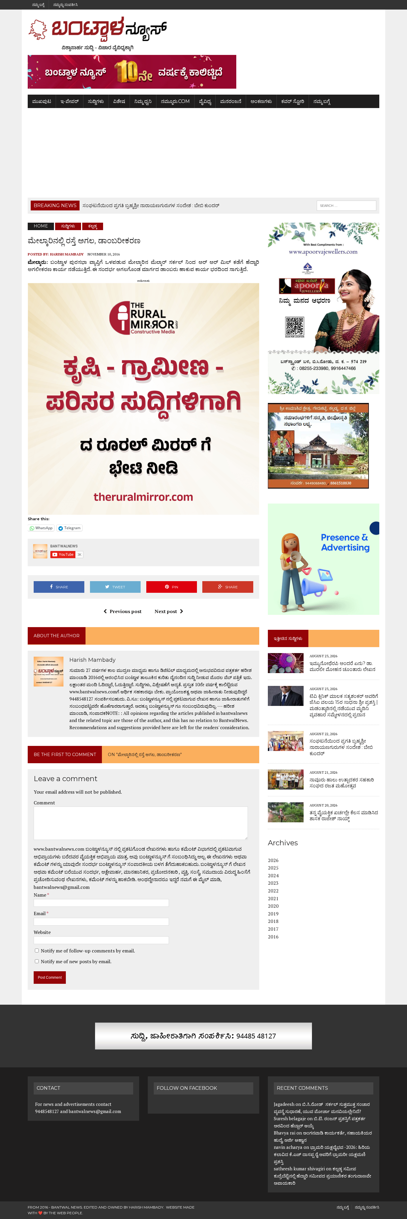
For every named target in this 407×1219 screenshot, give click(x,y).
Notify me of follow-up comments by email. (88, 950)
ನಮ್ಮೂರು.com (175, 101)
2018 (273, 921)
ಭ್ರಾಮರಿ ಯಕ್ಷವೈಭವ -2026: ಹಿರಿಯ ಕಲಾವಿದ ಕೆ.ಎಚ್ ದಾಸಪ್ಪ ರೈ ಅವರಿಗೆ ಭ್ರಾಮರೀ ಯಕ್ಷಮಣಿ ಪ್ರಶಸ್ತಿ (322, 1154)
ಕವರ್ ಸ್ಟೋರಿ (292, 101)
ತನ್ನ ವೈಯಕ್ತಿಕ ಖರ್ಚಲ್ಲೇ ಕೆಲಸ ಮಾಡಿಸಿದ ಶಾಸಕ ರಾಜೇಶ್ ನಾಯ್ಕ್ (344, 816)
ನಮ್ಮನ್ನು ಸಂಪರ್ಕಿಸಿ (65, 4)
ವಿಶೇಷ (119, 101)
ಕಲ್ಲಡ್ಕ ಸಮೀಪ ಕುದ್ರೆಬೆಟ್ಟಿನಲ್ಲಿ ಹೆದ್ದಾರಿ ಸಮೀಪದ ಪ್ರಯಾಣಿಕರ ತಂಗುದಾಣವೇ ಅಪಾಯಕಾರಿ (322, 1176)
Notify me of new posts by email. (76, 961)
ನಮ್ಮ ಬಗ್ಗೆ (38, 4)
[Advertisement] (203, 153)
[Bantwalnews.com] (203, 34)
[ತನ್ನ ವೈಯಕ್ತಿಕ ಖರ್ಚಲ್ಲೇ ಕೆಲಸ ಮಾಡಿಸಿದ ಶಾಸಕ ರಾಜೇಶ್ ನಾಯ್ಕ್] (286, 818)
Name (40, 895)
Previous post (126, 611)
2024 (273, 875)
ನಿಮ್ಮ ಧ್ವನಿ (143, 101)
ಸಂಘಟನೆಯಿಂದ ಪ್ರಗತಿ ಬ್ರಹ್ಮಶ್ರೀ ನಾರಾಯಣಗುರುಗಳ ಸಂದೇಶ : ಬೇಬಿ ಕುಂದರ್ (341, 747)
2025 (273, 867)
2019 (273, 913)
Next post (166, 611)
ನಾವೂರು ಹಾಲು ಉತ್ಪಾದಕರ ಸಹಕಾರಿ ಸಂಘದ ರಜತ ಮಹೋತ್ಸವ (342, 783)
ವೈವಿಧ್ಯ (205, 101)
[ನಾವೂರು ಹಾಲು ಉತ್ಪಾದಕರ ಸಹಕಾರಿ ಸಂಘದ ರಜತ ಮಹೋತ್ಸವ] (286, 785)
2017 (273, 929)
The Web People (65, 1213)
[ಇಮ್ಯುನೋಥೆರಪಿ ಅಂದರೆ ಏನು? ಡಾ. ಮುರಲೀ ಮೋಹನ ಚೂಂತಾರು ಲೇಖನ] (286, 669)
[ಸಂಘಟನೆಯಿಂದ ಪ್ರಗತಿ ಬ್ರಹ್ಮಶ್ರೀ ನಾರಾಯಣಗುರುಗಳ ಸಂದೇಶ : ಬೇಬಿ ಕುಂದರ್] (286, 747)
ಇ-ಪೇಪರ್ (69, 101)
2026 (273, 860)
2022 (273, 890)
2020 (273, 906)
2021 (273, 898)
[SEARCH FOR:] (346, 205)
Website (42, 932)
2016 (273, 936)
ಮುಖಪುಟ (41, 101)
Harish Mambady (67, 254)
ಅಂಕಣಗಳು (261, 101)
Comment (44, 802)
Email (40, 913)
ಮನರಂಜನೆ (230, 101)
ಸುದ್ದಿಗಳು (96, 101)
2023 (273, 883)
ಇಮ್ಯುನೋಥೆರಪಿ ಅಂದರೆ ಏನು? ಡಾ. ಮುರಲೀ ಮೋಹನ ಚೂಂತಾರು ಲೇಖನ (342, 666)
